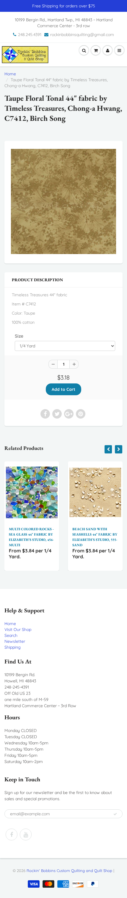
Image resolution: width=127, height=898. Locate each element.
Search (10, 635)
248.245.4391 (29, 34)
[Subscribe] (115, 814)
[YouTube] (26, 834)
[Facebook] (11, 834)
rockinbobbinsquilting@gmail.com (82, 34)
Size (19, 336)
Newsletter (14, 641)
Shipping (12, 647)
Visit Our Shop (17, 629)
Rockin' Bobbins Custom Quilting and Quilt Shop (69, 870)
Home (10, 74)
